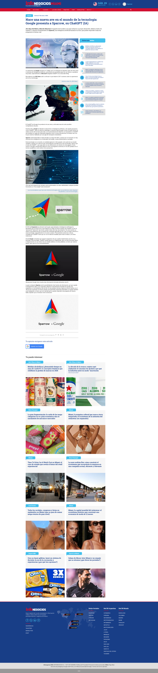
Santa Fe (106, 649)
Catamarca (107, 613)
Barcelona (122, 613)
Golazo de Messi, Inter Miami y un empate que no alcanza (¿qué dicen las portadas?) (94, 112)
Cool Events (32, 505)
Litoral (106, 632)
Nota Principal (32, 410)
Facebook (91, 613)
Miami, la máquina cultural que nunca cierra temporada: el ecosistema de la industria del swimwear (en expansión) (94, 71)
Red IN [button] (89, 10)
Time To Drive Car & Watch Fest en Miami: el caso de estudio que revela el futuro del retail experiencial (94, 77)
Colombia (122, 615)
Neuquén (106, 637)
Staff (73, 10)
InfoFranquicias (109, 620)
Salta (105, 641)
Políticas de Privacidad (82, 665)
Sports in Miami (74, 553)
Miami (29, 15)
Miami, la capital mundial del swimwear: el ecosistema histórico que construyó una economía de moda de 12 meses (94, 99)
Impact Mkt (32, 553)
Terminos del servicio (97, 666)
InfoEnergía (107, 617)
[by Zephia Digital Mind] (79, 671)
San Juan (106, 644)
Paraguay (121, 622)
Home (28, 10)
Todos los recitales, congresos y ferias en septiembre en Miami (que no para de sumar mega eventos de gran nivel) (94, 92)
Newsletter (80, 10)
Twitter (91, 615)
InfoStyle (107, 625)
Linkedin (91, 617)
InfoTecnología (108, 627)
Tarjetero (66, 10)
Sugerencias (29, 626)
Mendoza (106, 634)
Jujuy (105, 629)
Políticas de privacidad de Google (83, 666)
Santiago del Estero (110, 651)
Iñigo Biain (111, 665)
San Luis (106, 646)
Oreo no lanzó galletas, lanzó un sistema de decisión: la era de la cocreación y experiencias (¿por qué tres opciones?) (94, 105)
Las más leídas (56, 10)
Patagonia (107, 639)
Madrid (121, 617)
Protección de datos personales (97, 665)
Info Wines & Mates (34, 362)
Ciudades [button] (46, 10)
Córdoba (106, 615)
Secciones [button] (36, 10)
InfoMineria (107, 622)
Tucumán (106, 653)
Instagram (92, 620)
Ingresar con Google (36, 346)
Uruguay (121, 625)
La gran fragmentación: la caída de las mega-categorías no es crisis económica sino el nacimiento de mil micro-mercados (94, 63)
